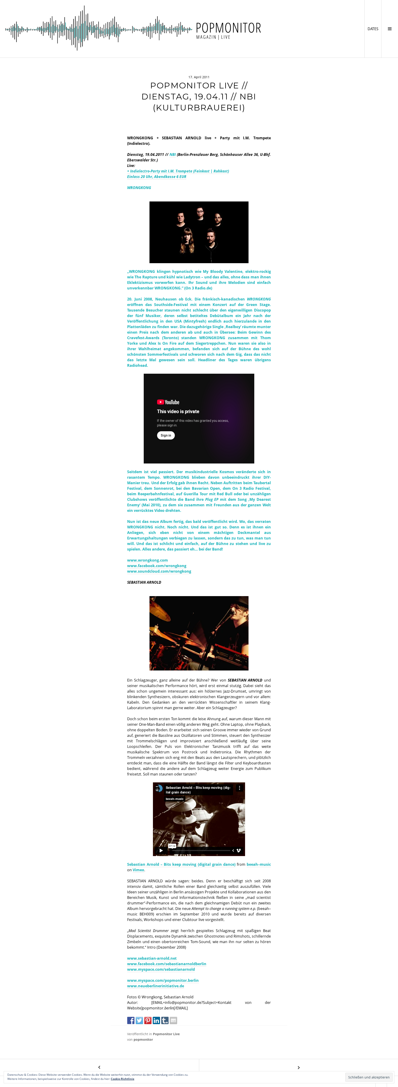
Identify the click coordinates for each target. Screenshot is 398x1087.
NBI (173, 154)
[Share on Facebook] (131, 1020)
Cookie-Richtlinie (122, 1079)
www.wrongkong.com (147, 560)
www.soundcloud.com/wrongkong (159, 571)
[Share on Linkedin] (156, 1020)
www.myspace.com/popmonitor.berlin (163, 980)
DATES (374, 28)
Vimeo (138, 869)
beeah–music (259, 864)
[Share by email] (173, 1020)
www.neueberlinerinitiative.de (155, 985)
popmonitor (143, 1039)
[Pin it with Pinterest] (148, 1020)
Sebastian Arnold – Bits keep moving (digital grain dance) (181, 864)
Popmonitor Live (166, 1034)
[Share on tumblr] (165, 1020)
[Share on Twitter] (139, 1020)
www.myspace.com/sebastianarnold (161, 969)
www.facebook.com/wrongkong (156, 565)
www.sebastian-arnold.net (152, 958)
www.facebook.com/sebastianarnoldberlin (166, 963)
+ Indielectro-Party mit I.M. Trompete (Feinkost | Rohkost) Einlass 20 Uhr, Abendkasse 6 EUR (178, 174)
